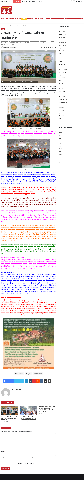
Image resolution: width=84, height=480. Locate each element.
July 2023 (61, 113)
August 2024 (62, 78)
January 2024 (62, 97)
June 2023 (61, 116)
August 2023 (62, 110)
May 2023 (61, 118)
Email (2, 458)
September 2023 (63, 108)
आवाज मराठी (38, 374)
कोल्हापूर (61, 135)
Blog (60, 130)
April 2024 (61, 89)
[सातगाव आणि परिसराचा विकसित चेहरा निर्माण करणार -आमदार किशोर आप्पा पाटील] (28, 410)
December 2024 (63, 67)
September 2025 (63, 48)
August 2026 (62, 29)
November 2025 (63, 43)
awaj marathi (19, 374)
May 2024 (61, 86)
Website (31, 458)
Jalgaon (29, 374)
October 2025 (62, 45)
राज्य (15, 18)
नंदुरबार (33, 18)
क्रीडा (60, 141)
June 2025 (61, 51)
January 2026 (62, 37)
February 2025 (62, 61)
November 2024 (63, 70)
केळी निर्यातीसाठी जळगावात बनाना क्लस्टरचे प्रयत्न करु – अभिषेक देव (9, 418)
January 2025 (62, 64)
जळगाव (24, 18)
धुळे (29, 18)
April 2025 (61, 56)
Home (4, 18)
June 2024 (61, 83)
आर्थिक (45, 18)
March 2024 (62, 91)
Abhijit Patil (6, 47)
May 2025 (61, 53)
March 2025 (62, 59)
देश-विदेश (10, 18)
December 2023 (63, 99)
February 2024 (62, 94)
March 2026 (62, 32)
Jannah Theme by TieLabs (27, 477)
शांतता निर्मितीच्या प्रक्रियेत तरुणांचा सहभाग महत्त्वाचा (32, 1)
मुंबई (19, 18)
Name (3, 451)
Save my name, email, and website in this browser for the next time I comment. (20, 464)
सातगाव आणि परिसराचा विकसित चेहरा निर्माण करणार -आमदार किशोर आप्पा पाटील (28, 418)
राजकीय (39, 18)
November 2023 (63, 102)
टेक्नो (49, 18)
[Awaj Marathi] (6, 10)
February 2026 (62, 34)
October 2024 (62, 72)
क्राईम (60, 138)
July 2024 (61, 80)
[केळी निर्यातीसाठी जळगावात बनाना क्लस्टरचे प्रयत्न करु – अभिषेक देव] (9, 410)
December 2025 (63, 40)
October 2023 (62, 105)
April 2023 (61, 121)
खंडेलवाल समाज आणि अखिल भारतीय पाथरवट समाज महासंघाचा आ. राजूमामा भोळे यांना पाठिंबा (47, 409)
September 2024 (63, 75)
